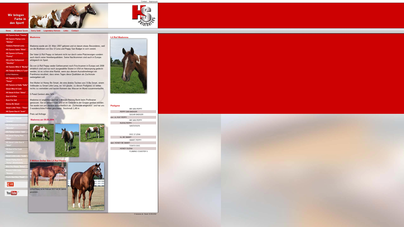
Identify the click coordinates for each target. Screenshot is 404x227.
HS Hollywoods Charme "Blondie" (16, 126)
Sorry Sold (35, 31)
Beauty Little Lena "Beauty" (13, 171)
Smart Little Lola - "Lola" (16, 156)
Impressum (153, 1)
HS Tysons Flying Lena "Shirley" (15, 40)
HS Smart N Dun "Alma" (16, 92)
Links (65, 31)
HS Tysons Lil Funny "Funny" (14, 54)
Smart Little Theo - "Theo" (17, 108)
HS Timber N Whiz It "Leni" (17, 71)
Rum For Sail (11, 100)
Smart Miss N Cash (14, 89)
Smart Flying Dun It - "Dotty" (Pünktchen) (14, 161)
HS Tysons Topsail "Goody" (13, 119)
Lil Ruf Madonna (12, 74)
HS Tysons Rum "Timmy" (16, 35)
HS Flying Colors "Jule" (16, 132)
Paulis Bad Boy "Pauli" (15, 177)
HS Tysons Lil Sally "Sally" (17, 85)
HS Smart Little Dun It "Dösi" (15, 143)
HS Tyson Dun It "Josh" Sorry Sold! (16, 113)
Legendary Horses (52, 31)
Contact (144, 1)
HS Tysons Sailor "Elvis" (16, 49)
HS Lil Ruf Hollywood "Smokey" (15, 61)
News (8, 31)
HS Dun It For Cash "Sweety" (14, 150)
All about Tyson (21, 31)
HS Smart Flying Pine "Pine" (15, 137)
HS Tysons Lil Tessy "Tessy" (14, 79)
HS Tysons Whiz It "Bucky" (17, 67)
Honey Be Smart (12, 104)
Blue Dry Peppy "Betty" (15, 166)
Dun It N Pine (11, 96)
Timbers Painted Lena (15, 46)
